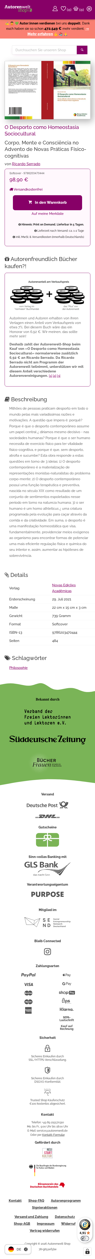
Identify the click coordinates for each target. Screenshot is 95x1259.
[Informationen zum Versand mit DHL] (47, 818)
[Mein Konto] (56, 9)
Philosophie (18, 668)
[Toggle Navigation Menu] (90, 9)
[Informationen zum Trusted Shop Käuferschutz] (47, 1094)
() (68, 10)
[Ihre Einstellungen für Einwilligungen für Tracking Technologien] (87, 1251)
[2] (54, 376)
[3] (58, 376)
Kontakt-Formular (53, 1134)
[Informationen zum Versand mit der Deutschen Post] (47, 807)
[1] (50, 376)
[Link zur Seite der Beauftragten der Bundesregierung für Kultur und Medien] (47, 1179)
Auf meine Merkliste (48, 214)
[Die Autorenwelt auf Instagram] (47, 953)
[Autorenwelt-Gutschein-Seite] (47, 845)
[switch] (85, 1238)
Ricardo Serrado (26, 164)
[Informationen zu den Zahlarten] (28, 977)
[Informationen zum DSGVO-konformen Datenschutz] (47, 1072)
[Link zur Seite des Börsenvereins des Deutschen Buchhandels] (47, 1187)
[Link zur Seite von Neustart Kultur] (47, 1158)
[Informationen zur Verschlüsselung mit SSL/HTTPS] (47, 1050)
